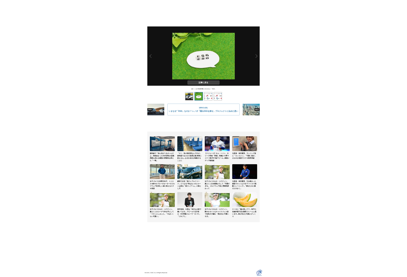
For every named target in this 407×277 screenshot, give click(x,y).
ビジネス (148, 254)
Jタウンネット (179, 255)
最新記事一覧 (149, 238)
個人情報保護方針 (239, 238)
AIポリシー (236, 248)
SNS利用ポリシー (239, 245)
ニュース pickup (150, 245)
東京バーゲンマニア (180, 252)
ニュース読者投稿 (209, 248)
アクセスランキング (151, 257)
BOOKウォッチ (179, 249)
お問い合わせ (208, 245)
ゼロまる (177, 258)
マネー (147, 248)
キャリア (148, 251)
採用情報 (206, 242)
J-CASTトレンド (179, 242)
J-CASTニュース (179, 238)
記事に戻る (203, 82)
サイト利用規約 (238, 242)
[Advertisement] (203, 123)
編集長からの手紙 (209, 251)
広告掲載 (236, 254)
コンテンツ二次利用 (239, 260)
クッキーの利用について (241, 251)
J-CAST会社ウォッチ (181, 245)
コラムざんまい (150, 242)
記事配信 (236, 257)
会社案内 (206, 238)
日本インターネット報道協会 (242, 263)
